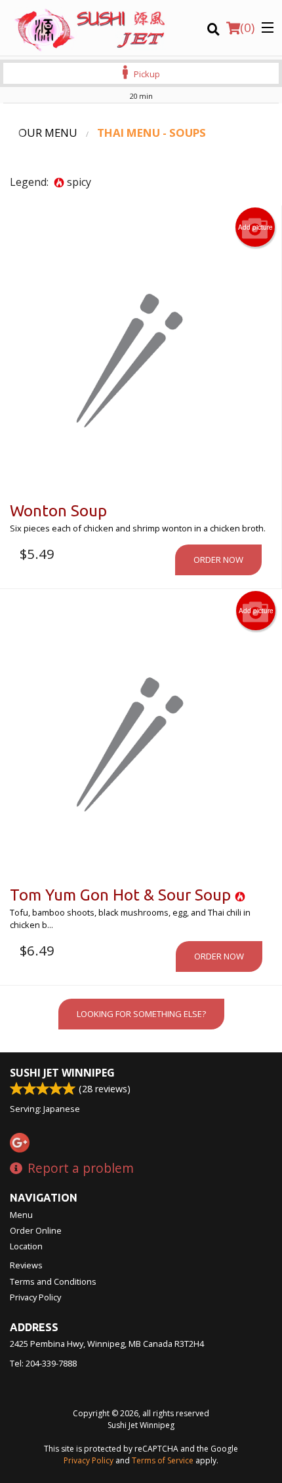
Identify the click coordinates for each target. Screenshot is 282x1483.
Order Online (36, 1230)
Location (26, 1246)
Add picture (255, 227)
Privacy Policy (35, 1297)
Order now (218, 559)
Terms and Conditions (53, 1281)
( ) (247, 27)
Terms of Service (162, 1460)
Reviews (26, 1265)
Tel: (43, 1363)
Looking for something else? (141, 1014)
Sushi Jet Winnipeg (62, 1072)
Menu (21, 1215)
